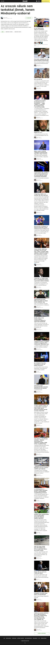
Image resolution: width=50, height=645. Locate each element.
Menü (3, 1)
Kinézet (39, 1)
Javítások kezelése (20, 638)
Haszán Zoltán (5, 17)
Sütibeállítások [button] (43, 638)
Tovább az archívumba (42, 633)
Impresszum (14, 638)
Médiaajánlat (35, 638)
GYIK (4, 638)
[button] (2, 32)
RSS (39, 638)
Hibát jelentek (8, 638)
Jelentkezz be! (46, 1)
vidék (4, 18)
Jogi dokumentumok (28, 638)
